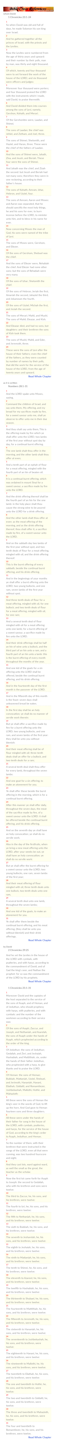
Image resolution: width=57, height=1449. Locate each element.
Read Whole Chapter (39, 376)
